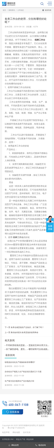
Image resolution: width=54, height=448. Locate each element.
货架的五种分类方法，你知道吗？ (39, 345)
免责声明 (6, 432)
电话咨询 (42, 445)
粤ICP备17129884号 (16, 428)
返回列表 (48, 10)
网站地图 (16, 432)
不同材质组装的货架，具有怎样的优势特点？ (16, 345)
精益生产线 (20, 439)
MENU (49, 3)
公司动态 (20, 10)
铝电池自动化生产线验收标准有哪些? (20, 362)
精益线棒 (30, 439)
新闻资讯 (12, 10)
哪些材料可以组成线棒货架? (39, 349)
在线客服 (14, 412)
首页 (4, 10)
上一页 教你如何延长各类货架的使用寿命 (21, 332)
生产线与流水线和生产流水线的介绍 (19, 381)
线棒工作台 (40, 39)
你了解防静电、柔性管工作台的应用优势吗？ (16, 349)
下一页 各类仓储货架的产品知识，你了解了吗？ (24, 327)
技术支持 (26, 432)
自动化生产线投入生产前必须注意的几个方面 (23, 371)
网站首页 (15, 445)
